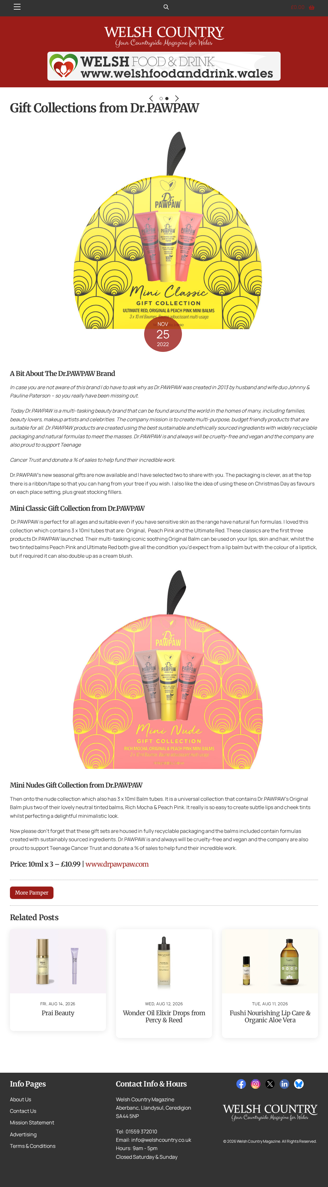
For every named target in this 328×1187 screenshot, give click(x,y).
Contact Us (23, 1110)
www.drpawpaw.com (117, 864)
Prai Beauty (58, 1013)
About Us (20, 1099)
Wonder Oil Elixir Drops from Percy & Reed (164, 1016)
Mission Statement (32, 1122)
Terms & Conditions (32, 1145)
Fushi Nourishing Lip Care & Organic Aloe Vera (270, 1016)
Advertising (23, 1134)
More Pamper (31, 892)
